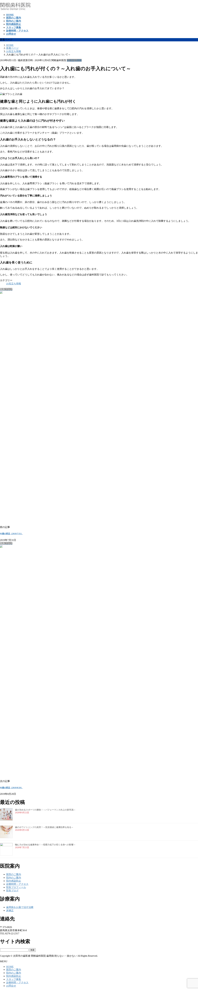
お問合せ (11, 985)
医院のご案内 (13, 874)
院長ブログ (12, 890)
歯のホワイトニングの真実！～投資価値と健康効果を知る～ (44, 827)
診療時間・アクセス (17, 884)
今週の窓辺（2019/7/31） (11, 533)
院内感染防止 (13, 881)
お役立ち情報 (74, 60)
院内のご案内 (13, 877)
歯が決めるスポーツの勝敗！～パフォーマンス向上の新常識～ (45, 810)
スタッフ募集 (13, 979)
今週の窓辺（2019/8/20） (11, 787)
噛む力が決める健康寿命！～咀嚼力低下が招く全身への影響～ (45, 845)
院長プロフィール (16, 887)
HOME (10, 966)
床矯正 (10, 910)
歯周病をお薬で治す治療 (19, 907)
